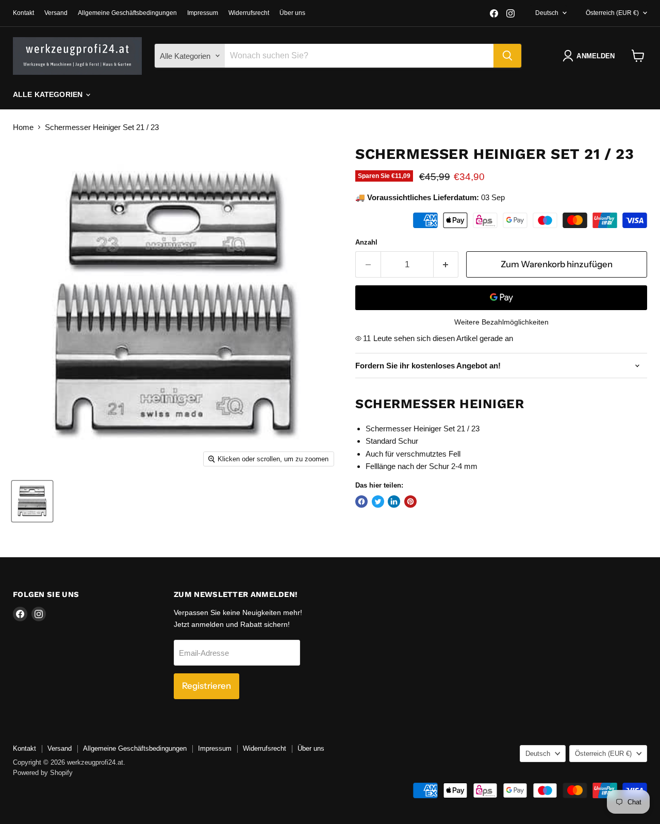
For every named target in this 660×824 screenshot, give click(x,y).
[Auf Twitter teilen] (378, 501)
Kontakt (23, 13)
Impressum (202, 13)
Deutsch (546, 13)
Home (23, 127)
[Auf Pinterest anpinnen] (410, 501)
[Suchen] (507, 56)
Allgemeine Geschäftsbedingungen (127, 13)
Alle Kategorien (49, 94)
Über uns (292, 13)
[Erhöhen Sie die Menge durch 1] (446, 264)
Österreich (612, 13)
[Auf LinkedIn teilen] (394, 501)
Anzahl (366, 242)
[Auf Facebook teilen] (361, 501)
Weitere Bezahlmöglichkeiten (501, 322)
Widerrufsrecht (248, 13)
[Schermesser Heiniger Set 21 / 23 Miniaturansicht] (32, 501)
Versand (56, 13)
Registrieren (206, 686)
